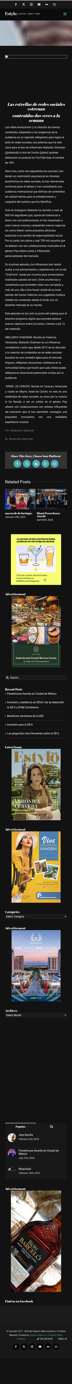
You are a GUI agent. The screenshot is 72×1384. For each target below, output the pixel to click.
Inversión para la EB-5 (20, 724)
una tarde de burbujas (18, 513)
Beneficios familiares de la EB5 (25, 716)
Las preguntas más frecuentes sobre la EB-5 (33, 733)
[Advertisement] (36, 1070)
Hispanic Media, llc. (39, 1335)
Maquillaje (25, 1168)
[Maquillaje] (12, 1169)
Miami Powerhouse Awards (48, 514)
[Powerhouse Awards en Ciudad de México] (12, 1151)
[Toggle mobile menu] (65, 14)
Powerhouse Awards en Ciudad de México (31, 693)
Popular (21, 1126)
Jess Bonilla (26, 1135)
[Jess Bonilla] (12, 1135)
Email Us (62, 1339)
